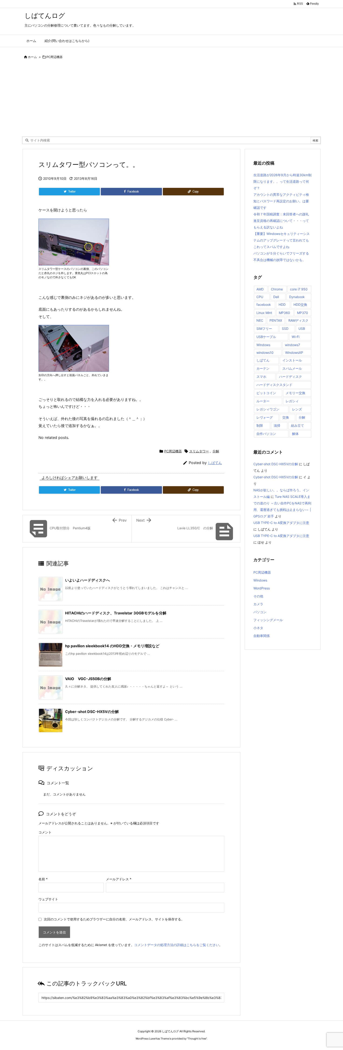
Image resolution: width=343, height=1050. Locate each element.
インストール (292, 360)
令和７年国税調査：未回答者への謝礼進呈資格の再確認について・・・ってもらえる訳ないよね (281, 220)
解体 (295, 434)
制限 (259, 425)
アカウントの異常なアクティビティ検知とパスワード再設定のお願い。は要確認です (281, 201)
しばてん (215, 463)
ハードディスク (290, 377)
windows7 (292, 345)
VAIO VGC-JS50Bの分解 (88, 678)
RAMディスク (298, 320)
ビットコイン (266, 393)
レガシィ (292, 401)
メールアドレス (118, 879)
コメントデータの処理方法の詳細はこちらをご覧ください (176, 945)
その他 (258, 596)
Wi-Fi (295, 337)
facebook (263, 304)
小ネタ (258, 628)
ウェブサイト (48, 899)
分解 (216, 451)
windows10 (264, 353)
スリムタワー (199, 451)
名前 (43, 879)
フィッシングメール (268, 620)
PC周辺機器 (54, 57)
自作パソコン (266, 434)
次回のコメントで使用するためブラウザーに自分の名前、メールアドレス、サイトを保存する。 (114, 919)
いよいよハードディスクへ (87, 580)
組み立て (297, 425)
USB (301, 328)
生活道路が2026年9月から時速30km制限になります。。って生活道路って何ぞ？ (282, 181)
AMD (260, 289)
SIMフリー (264, 328)
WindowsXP (294, 353)
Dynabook (297, 297)
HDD (282, 304)
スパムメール (292, 368)
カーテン (263, 368)
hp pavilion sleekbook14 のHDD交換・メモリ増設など (112, 646)
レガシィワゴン (267, 409)
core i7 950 (299, 289)
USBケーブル (266, 337)
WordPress (261, 588)
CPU (259, 297)
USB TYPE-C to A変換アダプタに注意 (281, 523)
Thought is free (197, 1038)
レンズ (297, 409)
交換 (285, 417)
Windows (263, 345)
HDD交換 (300, 304)
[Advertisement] (172, 99)
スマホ (261, 377)
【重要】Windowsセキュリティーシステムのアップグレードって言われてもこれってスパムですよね (281, 240)
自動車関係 (261, 636)
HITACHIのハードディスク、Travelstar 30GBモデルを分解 (115, 613)
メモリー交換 (295, 393)
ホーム (32, 57)
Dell (276, 297)
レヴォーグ (264, 417)
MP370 (302, 313)
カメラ (258, 604)
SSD (285, 328)
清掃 (277, 425)
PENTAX (276, 320)
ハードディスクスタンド (274, 385)
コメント (45, 832)
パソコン (259, 612)
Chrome (277, 289)
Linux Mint (264, 313)
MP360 (284, 313)
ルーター (263, 401)
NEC (259, 320)
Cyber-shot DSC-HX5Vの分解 (92, 711)
